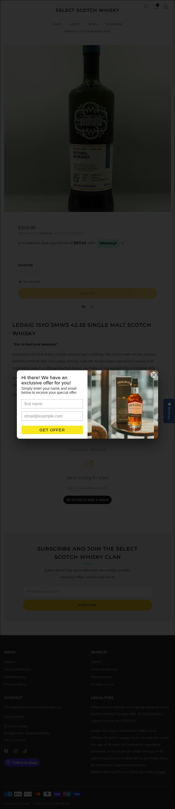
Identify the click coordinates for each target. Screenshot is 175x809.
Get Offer (52, 430)
